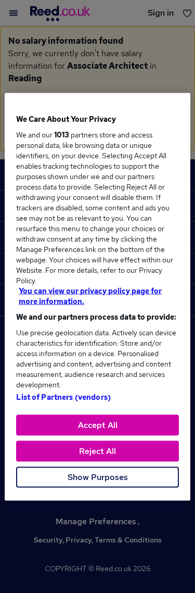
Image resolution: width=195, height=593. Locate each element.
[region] (97, 296)
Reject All (97, 450)
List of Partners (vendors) (63, 396)
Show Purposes (98, 476)
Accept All (98, 424)
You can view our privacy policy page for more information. (90, 296)
